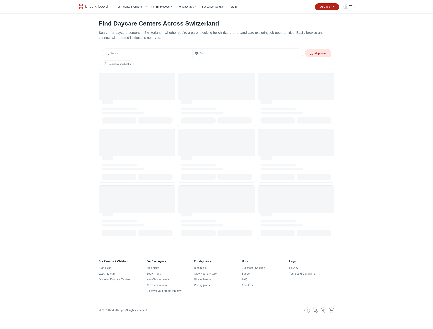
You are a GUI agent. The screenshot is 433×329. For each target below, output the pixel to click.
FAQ (244, 279)
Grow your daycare (205, 273)
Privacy (293, 267)
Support (246, 273)
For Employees (160, 6)
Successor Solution (213, 6)
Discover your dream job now (163, 290)
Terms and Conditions (302, 273)
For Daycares (186, 6)
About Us (247, 285)
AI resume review (156, 285)
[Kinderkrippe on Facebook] (307, 310)
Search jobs (153, 273)
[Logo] (96, 6)
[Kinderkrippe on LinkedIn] (331, 310)
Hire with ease (202, 279)
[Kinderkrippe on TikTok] (323, 310)
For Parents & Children (129, 6)
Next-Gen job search (158, 279)
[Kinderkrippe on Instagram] (315, 310)
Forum (233, 6)
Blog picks (105, 267)
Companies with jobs (120, 64)
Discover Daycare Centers (114, 279)
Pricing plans (202, 285)
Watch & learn (107, 273)
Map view (320, 53)
